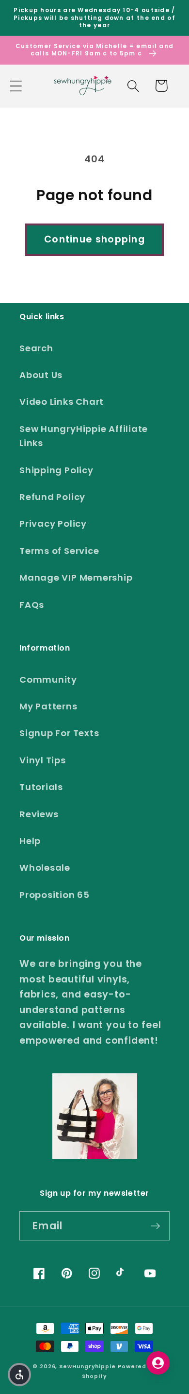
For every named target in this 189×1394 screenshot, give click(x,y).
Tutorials (41, 787)
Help (30, 841)
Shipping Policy (56, 470)
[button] (16, 86)
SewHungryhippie (87, 1366)
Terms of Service (59, 551)
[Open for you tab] (158, 1363)
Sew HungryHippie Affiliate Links (83, 436)
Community (48, 679)
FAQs (31, 605)
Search (36, 348)
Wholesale (44, 867)
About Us (41, 375)
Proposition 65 (54, 895)
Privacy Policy (53, 523)
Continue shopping (94, 239)
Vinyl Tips (42, 760)
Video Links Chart (61, 402)
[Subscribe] (155, 1226)
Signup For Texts (59, 733)
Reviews (38, 814)
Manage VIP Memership (76, 577)
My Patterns (48, 706)
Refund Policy (52, 497)
